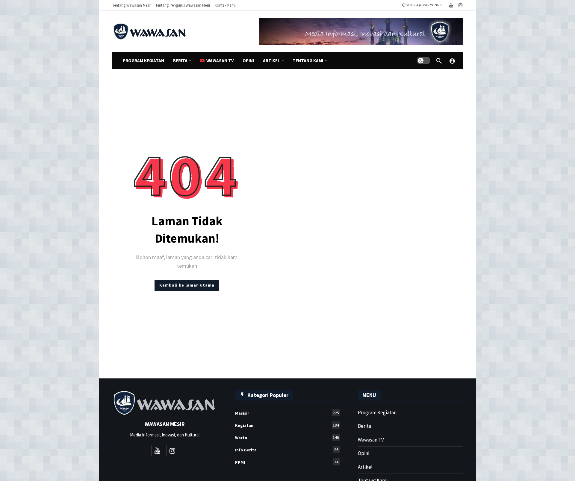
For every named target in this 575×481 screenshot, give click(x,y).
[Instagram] (460, 5)
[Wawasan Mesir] (452, 60)
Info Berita (286, 450)
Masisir (287, 413)
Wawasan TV (371, 439)
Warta (287, 437)
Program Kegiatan (377, 412)
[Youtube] (451, 5)
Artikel (365, 467)
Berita (364, 426)
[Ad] (361, 31)
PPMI (286, 462)
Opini (363, 453)
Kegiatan (287, 425)
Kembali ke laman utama (186, 285)
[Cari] (439, 60)
